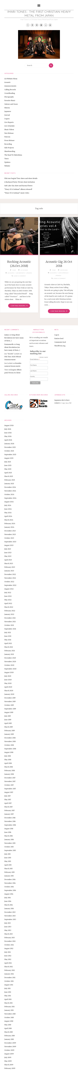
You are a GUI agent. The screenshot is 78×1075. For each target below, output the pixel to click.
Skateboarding (9, 151)
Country (32, 376)
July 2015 (7, 854)
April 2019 (8, 723)
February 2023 (9, 567)
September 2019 (10, 709)
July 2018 (7, 756)
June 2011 (7, 992)
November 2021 (10, 622)
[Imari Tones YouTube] (36, 25)
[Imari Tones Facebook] (32, 25)
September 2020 (10, 669)
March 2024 (8, 520)
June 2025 (7, 465)
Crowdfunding (9, 93)
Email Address (35, 359)
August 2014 (8, 894)
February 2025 (9, 480)
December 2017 (9, 778)
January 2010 (9, 1039)
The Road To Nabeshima (13, 155)
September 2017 (10, 789)
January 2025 (9, 484)
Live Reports (9, 122)
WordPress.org (59, 346)
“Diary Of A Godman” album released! (18, 189)
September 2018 (10, 749)
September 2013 (10, 919)
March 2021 (8, 647)
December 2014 (10, 879)
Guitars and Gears (11, 104)
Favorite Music (9, 100)
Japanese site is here (62, 400)
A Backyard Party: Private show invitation (19, 182)
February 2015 (9, 872)
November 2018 (10, 741)
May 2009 (8, 1061)
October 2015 (9, 847)
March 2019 (8, 727)
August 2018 (8, 752)
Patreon (7, 137)
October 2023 (9, 538)
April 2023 (8, 560)
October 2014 (9, 887)
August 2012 (8, 948)
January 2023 (9, 571)
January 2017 (9, 814)
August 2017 (8, 792)
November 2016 (10, 821)
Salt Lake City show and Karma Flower (18, 186)
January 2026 (9, 444)
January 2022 (9, 614)
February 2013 (9, 938)
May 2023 (7, 556)
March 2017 (8, 807)
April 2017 (8, 803)
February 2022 (9, 611)
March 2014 (8, 905)
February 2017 (9, 810)
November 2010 (10, 1014)
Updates (7, 162)
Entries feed (58, 338)
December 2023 (10, 531)
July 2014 (7, 898)
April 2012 (8, 963)
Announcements (10, 86)
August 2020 (9, 672)
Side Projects (9, 148)
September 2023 (10, 542)
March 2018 (8, 767)
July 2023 (7, 549)
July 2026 (7, 429)
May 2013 (7, 930)
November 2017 (10, 781)
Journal (7, 115)
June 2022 (8, 596)
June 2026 (8, 433)
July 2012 (7, 952)
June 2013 (7, 927)
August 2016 (8, 829)
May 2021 (7, 640)
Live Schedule (9, 126)
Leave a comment (20, 276)
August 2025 (8, 458)
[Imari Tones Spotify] (50, 25)
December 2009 (10, 1043)
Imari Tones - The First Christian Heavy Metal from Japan (39, 14)
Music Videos (9, 129)
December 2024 (10, 487)
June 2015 (7, 858)
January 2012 (9, 974)
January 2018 (9, 774)
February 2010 (9, 1036)
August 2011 (8, 985)
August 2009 (9, 1054)
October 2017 (9, 785)
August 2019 (8, 712)
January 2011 (9, 1010)
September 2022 (10, 585)
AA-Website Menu (10, 79)
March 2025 (8, 476)
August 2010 (8, 1021)
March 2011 (8, 1003)
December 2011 (9, 977)
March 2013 (8, 934)
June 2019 (7, 720)
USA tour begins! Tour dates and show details (20, 178)
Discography (9, 97)
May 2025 (7, 469)
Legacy (7, 119)
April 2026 (8, 440)
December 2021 (10, 618)
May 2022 (7, 600)
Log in (56, 335)
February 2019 (9, 730)
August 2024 (9, 502)
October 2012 (9, 945)
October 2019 (9, 705)
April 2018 (8, 763)
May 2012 (7, 959)
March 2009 (8, 1065)
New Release (9, 133)
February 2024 (9, 523)
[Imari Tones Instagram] (41, 25)
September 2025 (10, 454)
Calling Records (10, 90)
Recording (8, 144)
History (7, 108)
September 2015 (10, 850)
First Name (33, 365)
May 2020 (8, 683)
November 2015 (10, 843)
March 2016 (8, 836)
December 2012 (10, 941)
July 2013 (7, 923)
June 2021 (7, 636)
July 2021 (7, 632)
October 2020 (9, 665)
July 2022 (7, 592)
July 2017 (7, 796)
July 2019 (7, 716)
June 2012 (7, 956)
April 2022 (8, 603)
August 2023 (8, 545)
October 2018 (9, 745)
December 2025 (10, 447)
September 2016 (10, 825)
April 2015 (8, 865)
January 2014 (9, 908)
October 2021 (9, 625)
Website (7, 166)
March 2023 (8, 563)
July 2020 (7, 676)
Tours (6, 159)
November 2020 (10, 661)
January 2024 (9, 527)
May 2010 (7, 1025)
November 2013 (10, 916)
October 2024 (9, 494)
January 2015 (9, 876)
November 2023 (10, 534)
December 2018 (10, 738)
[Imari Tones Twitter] (27, 25)
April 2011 (8, 999)
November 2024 (10, 491)
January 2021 (9, 654)
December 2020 (10, 658)
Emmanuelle (9, 344)
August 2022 (9, 589)
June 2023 (7, 553)
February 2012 (9, 970)
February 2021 (9, 651)
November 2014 (10, 883)
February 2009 (9, 1068)
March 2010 (8, 1032)
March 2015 (8, 869)
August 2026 (9, 425)
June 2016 (7, 832)
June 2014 (7, 901)
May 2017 (7, 799)
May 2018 (7, 760)
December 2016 (9, 818)
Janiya (6, 335)
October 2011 (9, 981)
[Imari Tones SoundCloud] (45, 25)
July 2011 (7, 988)
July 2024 (7, 505)
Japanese (7, 111)
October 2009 (9, 1050)
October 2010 (9, 1017)
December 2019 (10, 698)
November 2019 (10, 701)
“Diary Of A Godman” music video (16, 193)
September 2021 (10, 629)
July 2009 (7, 1057)
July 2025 (7, 462)
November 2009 (10, 1046)
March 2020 (8, 691)
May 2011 (7, 996)
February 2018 (9, 770)
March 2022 (8, 607)
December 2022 (10, 574)
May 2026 (7, 436)
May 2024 (8, 513)
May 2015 (7, 861)
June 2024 (8, 509)
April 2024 (8, 516)
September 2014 (10, 890)
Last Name (33, 371)
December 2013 (10, 912)
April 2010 (8, 1028)
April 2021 (8, 643)
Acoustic (7, 82)
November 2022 (10, 578)
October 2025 (9, 451)
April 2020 (8, 687)
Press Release (9, 140)
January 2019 (9, 734)
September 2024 (10, 498)
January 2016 (9, 839)
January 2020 (9, 694)
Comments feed (60, 342)
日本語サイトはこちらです (63, 403)
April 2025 (8, 473)
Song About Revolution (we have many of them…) (14, 338)
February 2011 (9, 1007)
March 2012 (8, 967)
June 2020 (8, 680)
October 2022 (9, 582)
